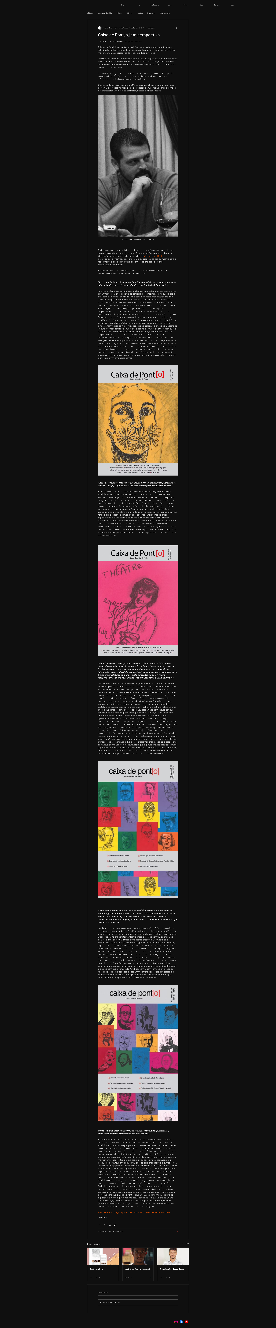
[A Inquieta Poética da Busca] (173, 1256)
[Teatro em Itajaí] (103, 1256)
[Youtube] (186, 1322)
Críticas (129, 13)
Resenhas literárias (105, 13)
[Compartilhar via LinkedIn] (110, 1225)
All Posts (90, 13)
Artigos (119, 13)
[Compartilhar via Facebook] (99, 1225)
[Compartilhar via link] (115, 1225)
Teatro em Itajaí (96, 1269)
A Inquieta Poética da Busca (172, 1269)
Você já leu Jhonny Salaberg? (137, 1269)
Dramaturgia (165, 13)
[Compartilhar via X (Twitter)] (104, 1225)
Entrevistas (151, 13)
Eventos (140, 13)
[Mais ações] (176, 28)
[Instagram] (176, 1322)
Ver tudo (185, 1243)
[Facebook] (181, 1322)
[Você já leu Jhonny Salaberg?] (138, 1256)
